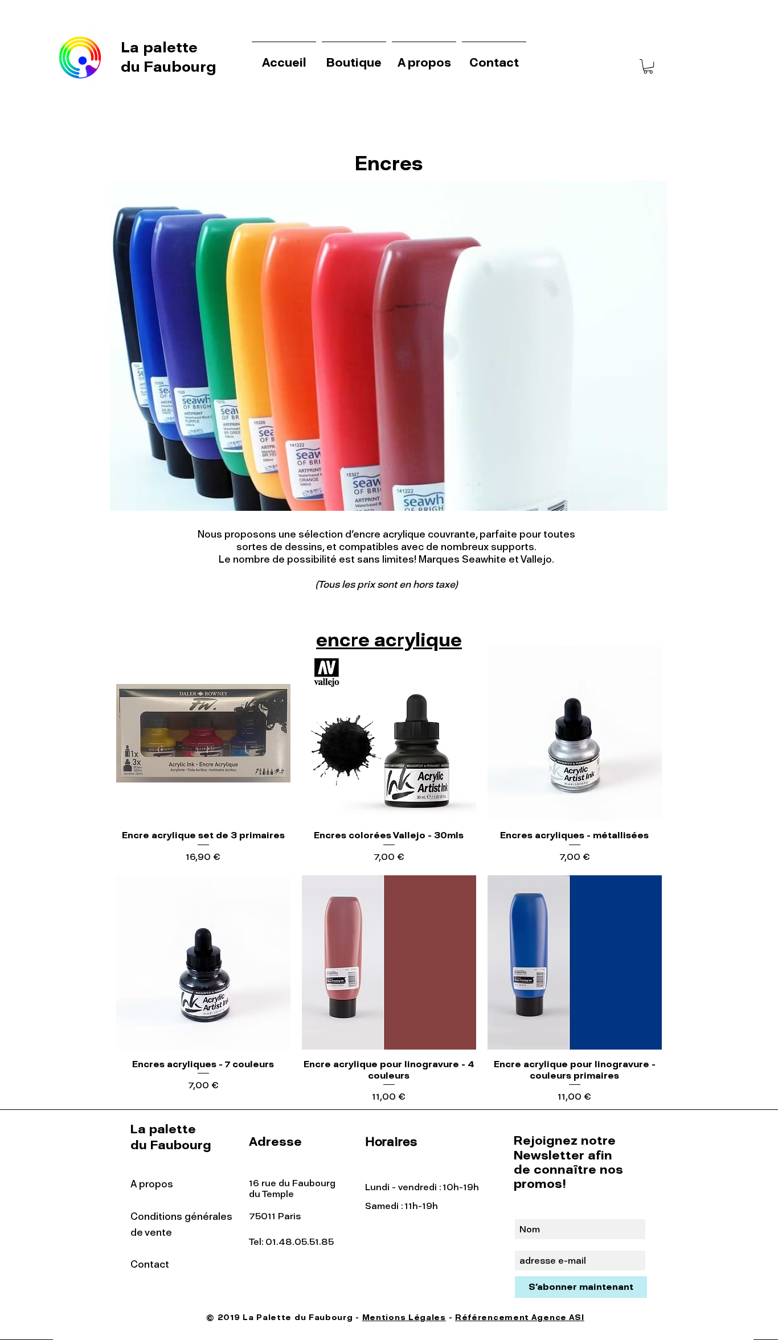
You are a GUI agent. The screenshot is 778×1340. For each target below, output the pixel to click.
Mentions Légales (404, 1317)
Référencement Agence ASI (519, 1317)
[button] (648, 66)
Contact (149, 1264)
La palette (161, 47)
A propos (151, 1184)
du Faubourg (168, 67)
